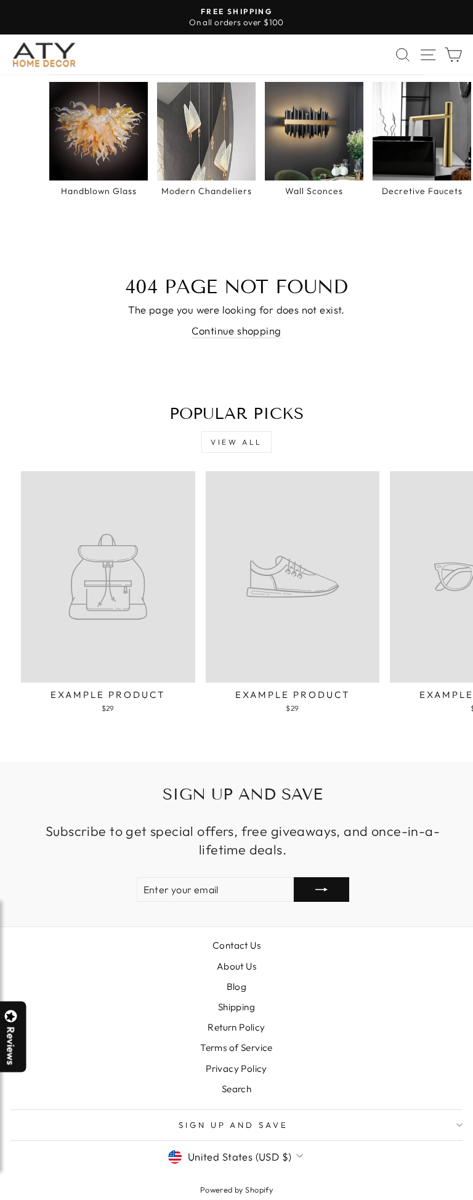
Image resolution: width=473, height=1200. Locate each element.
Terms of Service (236, 1047)
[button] (472, 1199)
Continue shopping (236, 330)
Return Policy (236, 1027)
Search (236, 1089)
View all (236, 442)
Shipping (236, 1007)
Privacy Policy (236, 1068)
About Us (236, 966)
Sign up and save (234, 1125)
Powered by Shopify (236, 1189)
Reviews (11, 1045)
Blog (237, 986)
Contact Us (236, 945)
